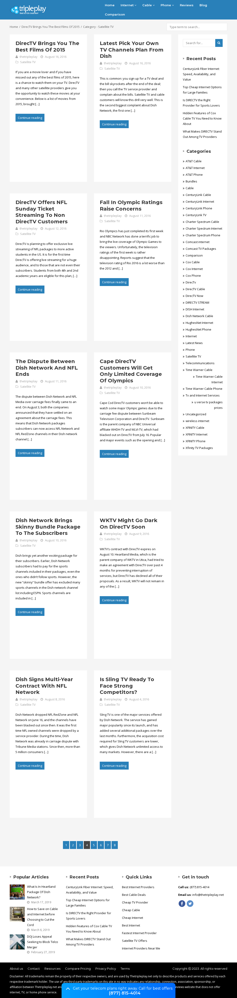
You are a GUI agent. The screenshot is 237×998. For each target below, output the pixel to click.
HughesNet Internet (199, 323)
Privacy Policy (105, 968)
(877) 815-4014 (124, 993)
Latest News (194, 343)
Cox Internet (194, 269)
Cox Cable (193, 262)
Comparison (115, 14)
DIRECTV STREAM (197, 302)
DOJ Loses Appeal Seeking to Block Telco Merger (42, 941)
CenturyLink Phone (199, 208)
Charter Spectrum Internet (204, 228)
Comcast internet (197, 242)
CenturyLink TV (196, 215)
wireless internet (197, 421)
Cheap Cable (131, 910)
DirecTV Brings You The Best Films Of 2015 (51, 27)
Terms (125, 968)
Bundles (191, 181)
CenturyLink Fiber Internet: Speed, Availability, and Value (201, 74)
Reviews (186, 5)
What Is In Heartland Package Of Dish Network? (41, 891)
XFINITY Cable (195, 428)
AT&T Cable (194, 161)
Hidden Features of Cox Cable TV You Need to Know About (202, 118)
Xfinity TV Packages (199, 448)
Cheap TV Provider (135, 902)
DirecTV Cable (195, 289)
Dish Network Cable (199, 316)
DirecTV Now (194, 296)
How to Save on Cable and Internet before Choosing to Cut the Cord (42, 917)
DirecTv (191, 282)
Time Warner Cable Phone (204, 389)
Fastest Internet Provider (139, 933)
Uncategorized (196, 414)
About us (16, 968)
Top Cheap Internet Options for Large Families (202, 89)
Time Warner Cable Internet (209, 379)
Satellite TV (28, 62)
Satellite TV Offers (134, 941)
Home (110, 5)
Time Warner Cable (199, 370)
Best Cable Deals (134, 895)
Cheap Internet (132, 918)
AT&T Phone (194, 174)
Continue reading (30, 118)
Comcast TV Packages (201, 249)
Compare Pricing (78, 968)
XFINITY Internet (196, 434)
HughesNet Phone (198, 329)
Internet (127, 5)
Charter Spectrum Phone (203, 235)
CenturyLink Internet (200, 201)
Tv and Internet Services (203, 395)
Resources (52, 968)
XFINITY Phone (196, 441)
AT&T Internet (195, 168)
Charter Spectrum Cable (202, 222)
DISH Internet (195, 309)
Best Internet (131, 925)
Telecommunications (200, 363)
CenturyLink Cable (198, 195)
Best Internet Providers (138, 887)
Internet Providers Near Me (141, 948)
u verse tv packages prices (208, 405)
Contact (34, 968)
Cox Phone (193, 275)
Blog (203, 5)
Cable (147, 5)
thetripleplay (28, 57)
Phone (166, 5)
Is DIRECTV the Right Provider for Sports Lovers (201, 102)
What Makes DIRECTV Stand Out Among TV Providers (202, 134)
